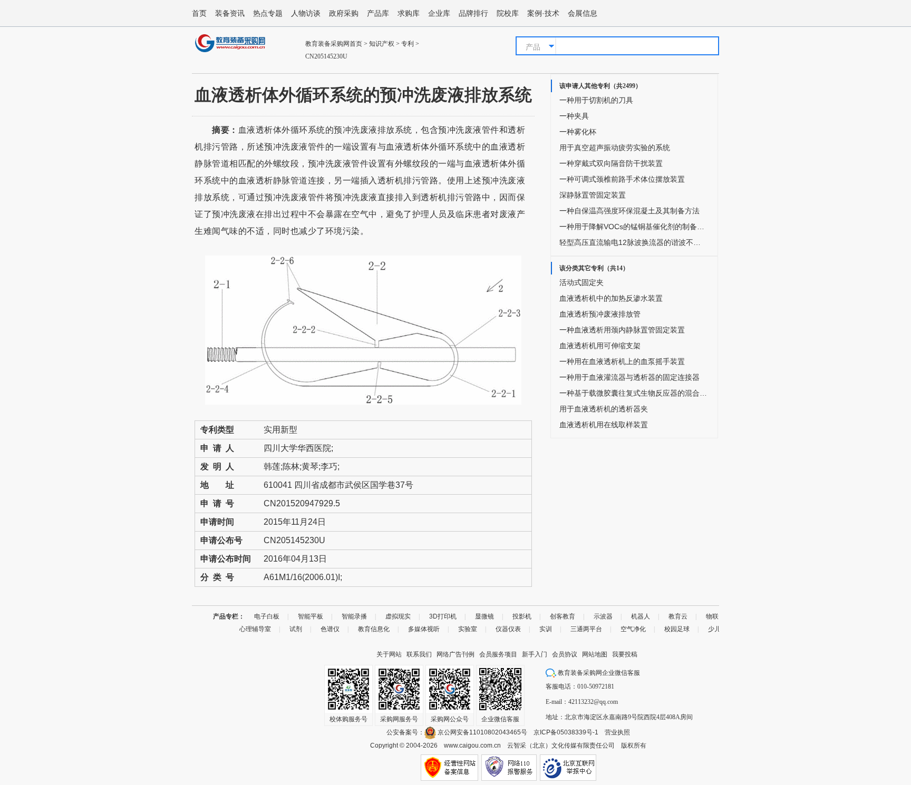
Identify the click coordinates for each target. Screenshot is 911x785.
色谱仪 (330, 629)
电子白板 (266, 616)
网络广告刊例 (455, 654)
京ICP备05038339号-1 (566, 732)
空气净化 (633, 629)
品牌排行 (473, 13)
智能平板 (310, 616)
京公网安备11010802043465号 (481, 732)
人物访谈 (306, 13)
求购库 (409, 13)
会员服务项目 (498, 654)
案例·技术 (543, 13)
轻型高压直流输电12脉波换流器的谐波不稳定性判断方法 (633, 242)
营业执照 (617, 732)
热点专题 (268, 13)
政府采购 (343, 13)
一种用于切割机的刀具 (596, 100)
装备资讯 (230, 13)
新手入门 (534, 654)
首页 (199, 13)
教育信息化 (374, 629)
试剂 (295, 629)
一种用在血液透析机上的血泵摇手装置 (622, 361)
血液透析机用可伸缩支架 (600, 345)
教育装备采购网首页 (333, 43)
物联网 (715, 616)
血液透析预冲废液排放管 (600, 314)
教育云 (677, 616)
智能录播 (354, 616)
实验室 (467, 629)
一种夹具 (574, 116)
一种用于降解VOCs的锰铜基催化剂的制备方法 (633, 226)
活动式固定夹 (581, 282)
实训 (545, 629)
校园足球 (677, 629)
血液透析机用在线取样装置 (603, 424)
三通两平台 (586, 629)
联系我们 (419, 654)
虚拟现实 (398, 616)
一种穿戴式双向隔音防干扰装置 (611, 163)
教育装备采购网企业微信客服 (598, 672)
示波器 (603, 616)
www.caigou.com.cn (472, 745)
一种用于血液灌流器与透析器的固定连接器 (629, 377)
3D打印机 (443, 616)
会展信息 (582, 13)
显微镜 (484, 616)
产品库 (378, 13)
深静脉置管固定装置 (592, 195)
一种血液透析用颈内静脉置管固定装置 (622, 330)
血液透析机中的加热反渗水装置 (611, 298)
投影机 (521, 616)
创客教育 (562, 616)
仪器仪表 (508, 629)
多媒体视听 (424, 629)
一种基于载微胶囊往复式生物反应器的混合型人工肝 (633, 393)
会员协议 (564, 654)
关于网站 (389, 654)
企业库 (439, 13)
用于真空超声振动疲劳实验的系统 (614, 147)
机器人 (640, 616)
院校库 (508, 13)
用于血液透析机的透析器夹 (603, 409)
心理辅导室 (255, 629)
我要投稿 (624, 654)
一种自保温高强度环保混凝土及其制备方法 (629, 211)
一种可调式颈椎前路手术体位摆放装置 (622, 179)
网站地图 (594, 654)
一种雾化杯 (577, 131)
